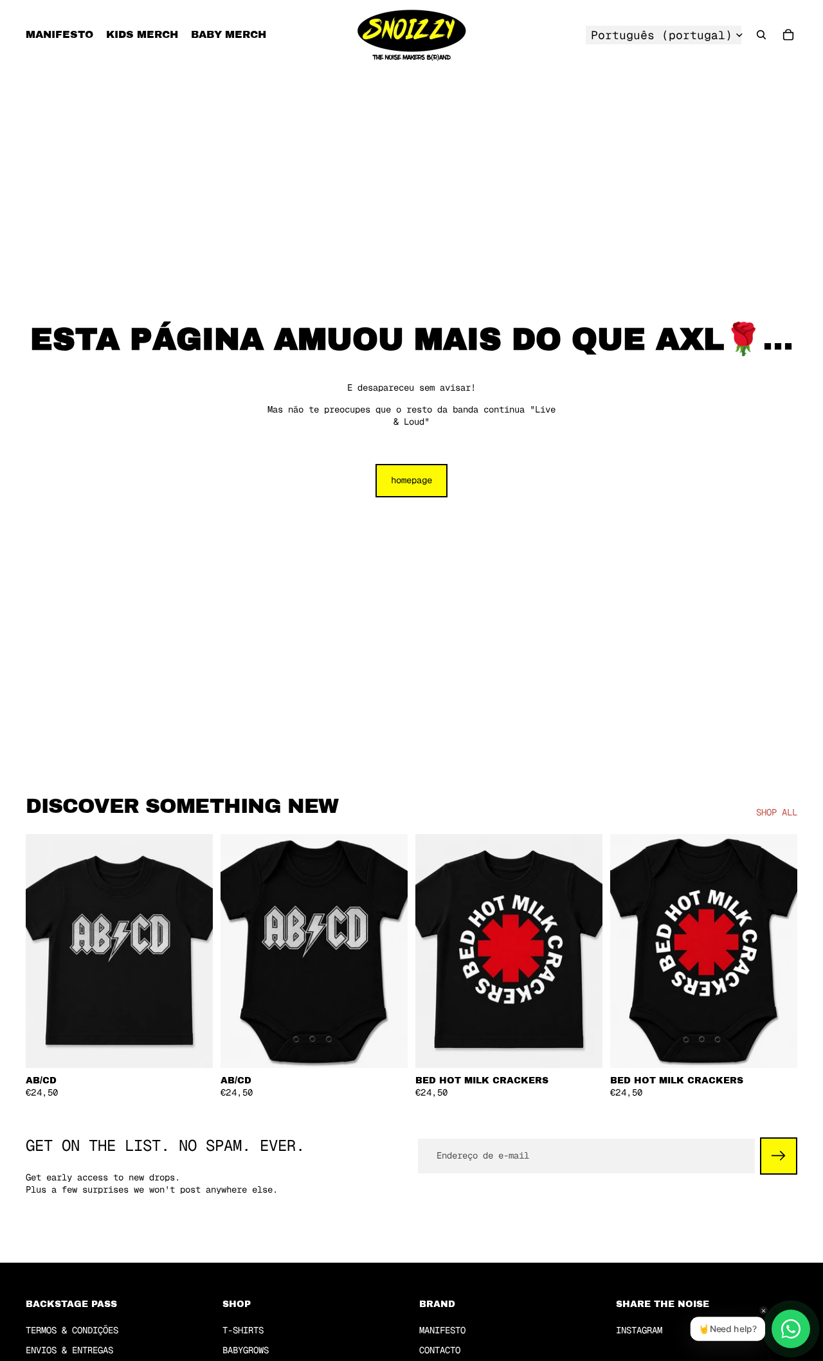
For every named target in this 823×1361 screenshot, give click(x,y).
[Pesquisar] (761, 35)
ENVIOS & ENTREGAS (69, 1351)
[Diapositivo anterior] (45, 951)
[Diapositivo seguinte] (193, 951)
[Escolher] (192, 1048)
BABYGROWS (245, 1351)
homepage (411, 480)
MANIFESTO (442, 1330)
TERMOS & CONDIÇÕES (72, 1330)
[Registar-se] (778, 1156)
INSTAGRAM (639, 1330)
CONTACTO (439, 1351)
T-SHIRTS (243, 1330)
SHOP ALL (776, 812)
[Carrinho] (788, 35)
